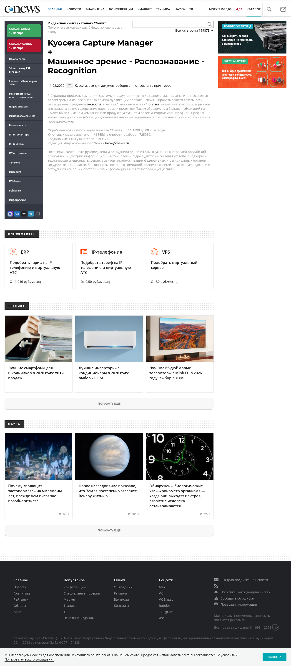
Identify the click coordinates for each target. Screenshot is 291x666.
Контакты (121, 605)
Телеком (14, 162)
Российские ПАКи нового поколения (21, 95)
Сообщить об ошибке (237, 598)
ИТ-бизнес (15, 181)
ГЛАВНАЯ (55, 9)
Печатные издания (79, 618)
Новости (20, 587)
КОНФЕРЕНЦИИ (121, 9)
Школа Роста (17, 59)
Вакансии (121, 599)
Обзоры (20, 605)
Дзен (163, 618)
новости (94, 104)
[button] (269, 9)
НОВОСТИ (73, 9)
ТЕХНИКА (163, 9)
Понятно (274, 657)
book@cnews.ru (117, 143)
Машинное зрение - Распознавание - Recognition (126, 66)
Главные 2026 (23, 82)
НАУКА (180, 9)
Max (162, 587)
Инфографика (17, 200)
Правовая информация (239, 604)
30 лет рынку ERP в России (20, 69)
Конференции (75, 587)
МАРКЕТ (145, 9)
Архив (18, 612)
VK (161, 593)
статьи (153, 104)
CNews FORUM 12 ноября (19, 31)
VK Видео (166, 599)
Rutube (164, 605)
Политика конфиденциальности (246, 592)
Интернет (15, 172)
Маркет (69, 599)
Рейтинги (15, 190)
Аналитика (95, 9)
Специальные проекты (82, 593)
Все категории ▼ (194, 30)
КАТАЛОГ (254, 9)
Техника (70, 605)
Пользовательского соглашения (29, 659)
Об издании (123, 587)
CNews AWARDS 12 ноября (20, 46)
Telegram (166, 612)
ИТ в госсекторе (19, 134)
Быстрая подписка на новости (244, 580)
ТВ (191, 9)
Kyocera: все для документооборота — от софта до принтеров (123, 85)
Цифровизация (18, 106)
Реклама (120, 593)
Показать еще (109, 403)
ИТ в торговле (18, 153)
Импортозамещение (22, 115)
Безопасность (17, 125)
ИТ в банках (16, 143)
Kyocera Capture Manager (100, 43)
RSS (223, 586)
